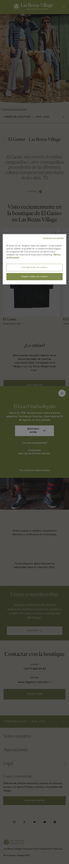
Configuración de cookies (34, 267)
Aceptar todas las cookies (34, 276)
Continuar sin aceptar (53, 238)
